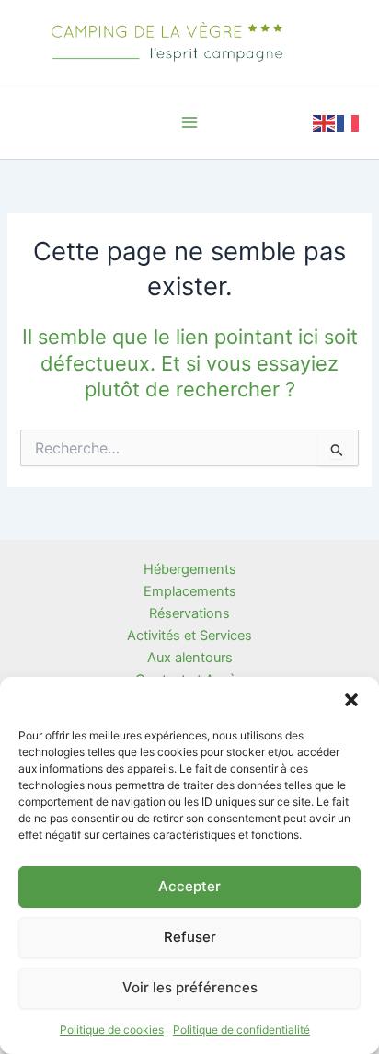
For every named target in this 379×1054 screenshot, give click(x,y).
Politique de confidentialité (241, 1030)
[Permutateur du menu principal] (189, 122)
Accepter (189, 886)
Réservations (189, 613)
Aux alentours (190, 657)
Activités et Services (189, 635)
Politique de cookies (112, 1030)
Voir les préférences (190, 987)
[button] (351, 700)
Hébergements (190, 569)
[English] (325, 121)
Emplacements (190, 591)
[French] (349, 121)
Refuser (190, 936)
